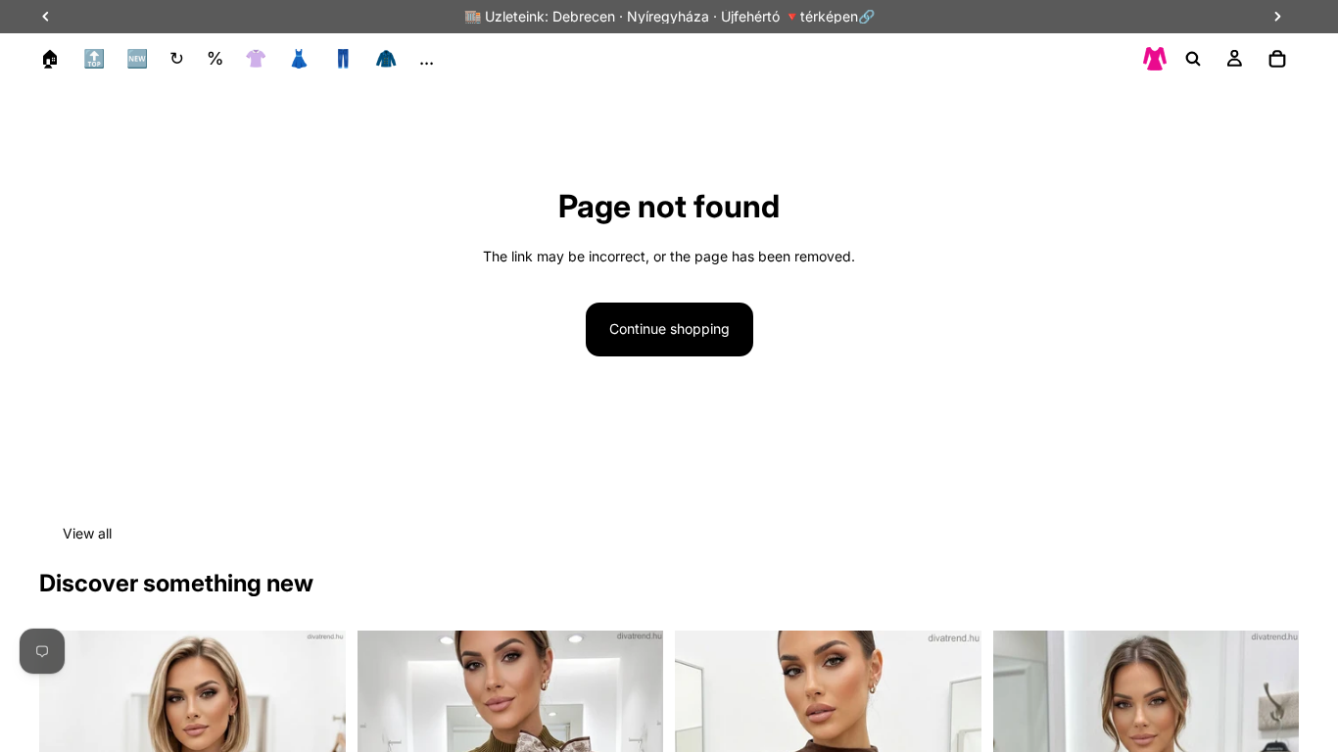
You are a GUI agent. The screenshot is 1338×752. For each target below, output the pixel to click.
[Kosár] (1277, 58)
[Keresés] (1193, 58)
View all (87, 533)
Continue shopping (669, 328)
